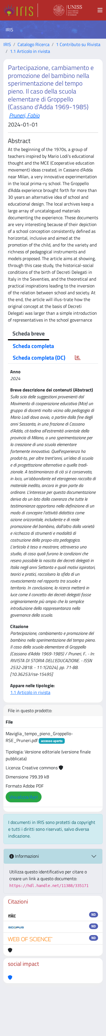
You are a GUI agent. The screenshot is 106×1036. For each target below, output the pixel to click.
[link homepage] (20, 10)
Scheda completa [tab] (33, 345)
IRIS (7, 44)
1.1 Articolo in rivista (30, 51)
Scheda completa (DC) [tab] (39, 357)
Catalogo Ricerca (33, 44)
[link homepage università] (67, 10)
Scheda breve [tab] (28, 333)
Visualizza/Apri (23, 796)
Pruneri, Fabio (24, 115)
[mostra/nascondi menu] (100, 10)
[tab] (77, 358)
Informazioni (26, 856)
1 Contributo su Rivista (78, 44)
